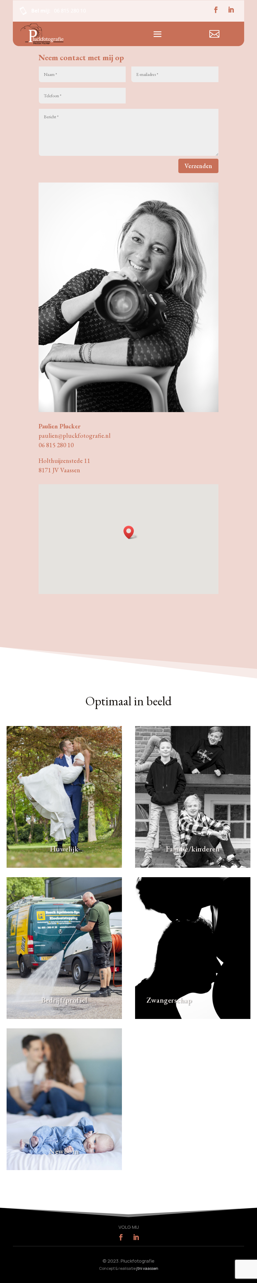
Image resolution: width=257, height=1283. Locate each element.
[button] (130, 532)
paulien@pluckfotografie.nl (75, 436)
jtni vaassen (147, 1268)
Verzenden (198, 166)
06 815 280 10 (69, 10)
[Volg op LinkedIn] (231, 9)
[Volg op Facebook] (216, 9)
